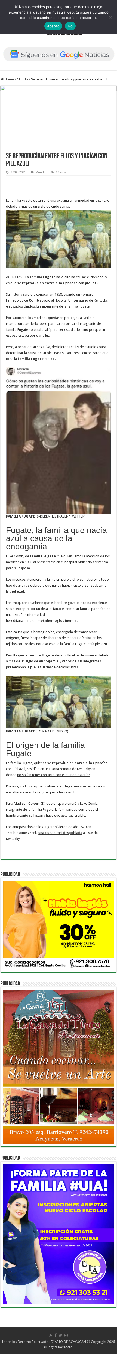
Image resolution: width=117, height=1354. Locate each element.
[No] (110, 17)
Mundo (22, 79)
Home (9, 79)
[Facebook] (55, 1335)
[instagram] (66, 1335)
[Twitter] (60, 1335)
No (70, 26)
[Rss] (51, 1335)
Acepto (53, 26)
